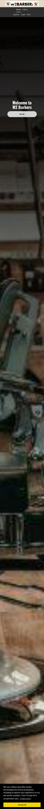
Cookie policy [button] (25, 799)
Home (18, 9)
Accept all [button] (22, 805)
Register (16, 14)
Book (29, 14)
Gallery (25, 9)
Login (23, 14)
